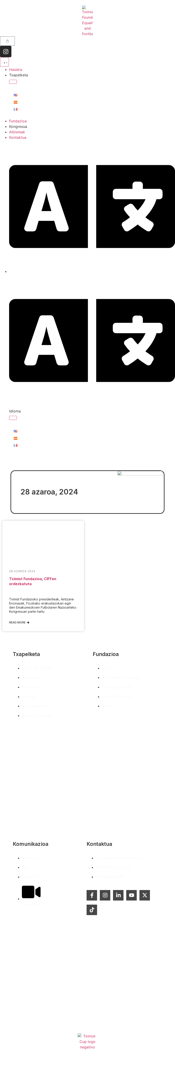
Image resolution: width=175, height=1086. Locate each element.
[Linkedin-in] (118, 895)
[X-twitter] (144, 895)
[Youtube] (131, 895)
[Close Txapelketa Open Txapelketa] (13, 82)
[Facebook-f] (92, 895)
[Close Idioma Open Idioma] (13, 418)
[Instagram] (5, 51)
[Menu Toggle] (4, 62)
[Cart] (7, 41)
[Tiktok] (92, 910)
